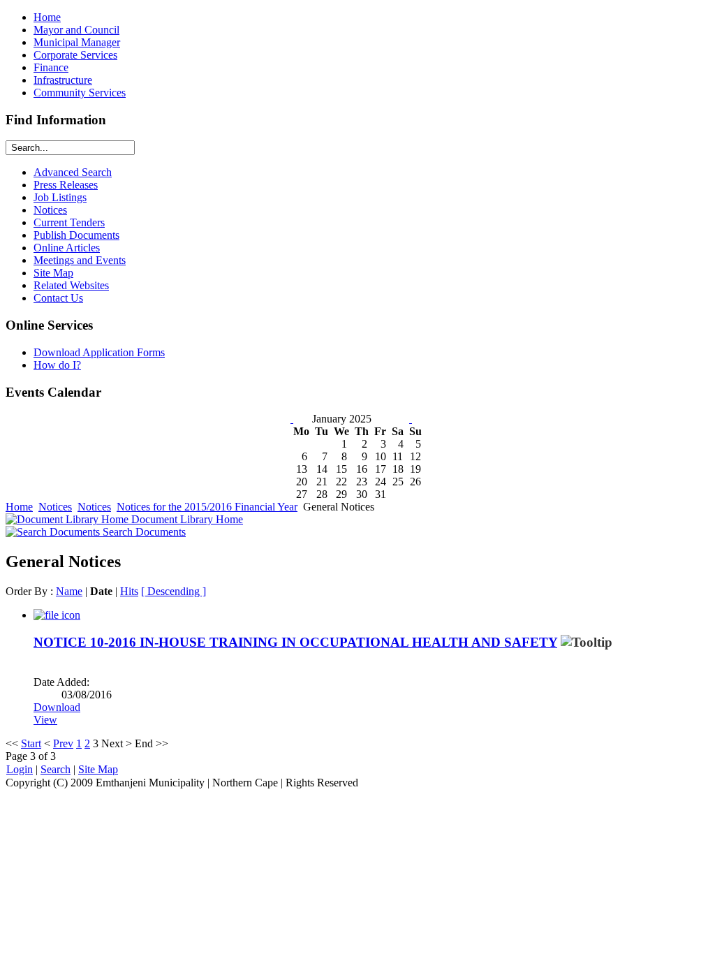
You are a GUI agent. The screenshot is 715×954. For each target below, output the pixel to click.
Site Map (98, 769)
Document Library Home (185, 519)
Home (19, 507)
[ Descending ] (173, 591)
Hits (129, 591)
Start (31, 743)
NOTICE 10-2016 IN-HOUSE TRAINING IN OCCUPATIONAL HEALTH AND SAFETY (295, 642)
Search (55, 769)
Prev (63, 743)
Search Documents (143, 532)
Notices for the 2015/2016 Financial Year (207, 507)
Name (69, 591)
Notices (55, 507)
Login (19, 769)
